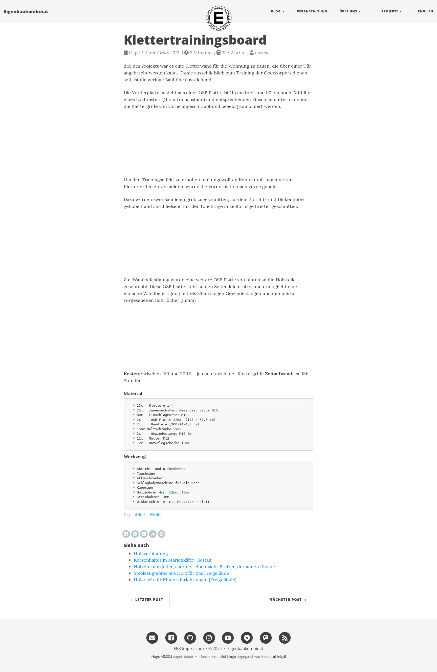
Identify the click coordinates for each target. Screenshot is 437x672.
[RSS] (284, 637)
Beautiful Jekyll (273, 656)
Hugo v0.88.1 (161, 656)
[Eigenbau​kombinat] (218, 17)
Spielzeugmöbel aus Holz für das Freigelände (181, 573)
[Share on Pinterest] (161, 534)
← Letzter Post (146, 599)
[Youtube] (228, 637)
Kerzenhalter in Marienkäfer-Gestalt (173, 560)
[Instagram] (209, 637)
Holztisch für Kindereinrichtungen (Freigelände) (185, 580)
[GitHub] (190, 637)
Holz (141, 514)
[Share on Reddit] (135, 534)
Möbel (157, 514)
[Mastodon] (265, 637)
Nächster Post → (288, 599)
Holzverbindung (151, 554)
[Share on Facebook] (126, 534)
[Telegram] (246, 637)
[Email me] (152, 637)
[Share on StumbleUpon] (153, 534)
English (425, 11)
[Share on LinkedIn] (144, 534)
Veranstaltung (312, 11)
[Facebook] (171, 637)
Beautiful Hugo (223, 656)
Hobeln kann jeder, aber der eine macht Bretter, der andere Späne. (205, 566)
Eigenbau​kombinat (26, 11)
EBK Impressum (189, 648)
